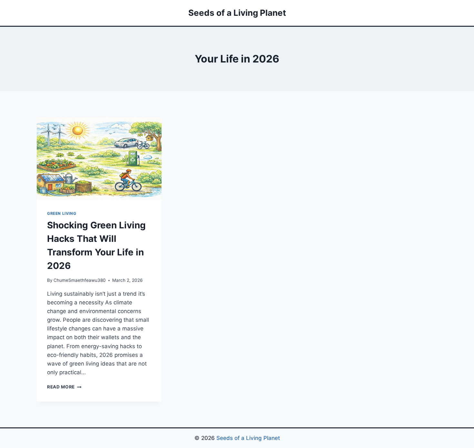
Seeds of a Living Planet (248, 438)
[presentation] (99, 158)
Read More (64, 386)
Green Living (61, 213)
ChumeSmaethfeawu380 (80, 280)
